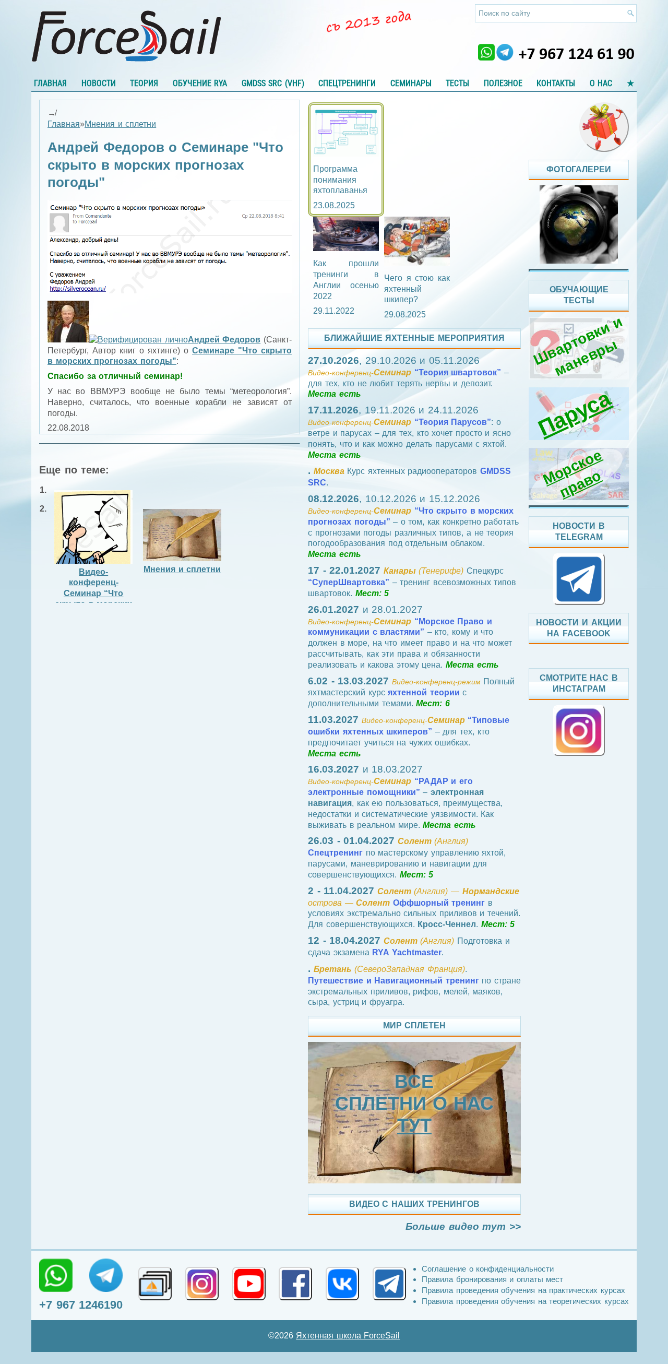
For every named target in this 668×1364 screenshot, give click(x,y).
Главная (50, 83)
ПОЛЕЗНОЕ (503, 83)
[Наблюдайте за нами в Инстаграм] (202, 1283)
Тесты (457, 83)
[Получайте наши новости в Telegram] (389, 1283)
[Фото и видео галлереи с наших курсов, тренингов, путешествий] (155, 1283)
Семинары (411, 83)
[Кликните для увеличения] (169, 290)
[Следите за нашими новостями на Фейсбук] (295, 1283)
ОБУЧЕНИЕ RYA (200, 83)
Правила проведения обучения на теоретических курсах (525, 1301)
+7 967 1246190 (81, 1304)
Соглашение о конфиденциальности (488, 1268)
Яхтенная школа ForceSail (348, 1335)
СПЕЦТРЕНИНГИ (347, 83)
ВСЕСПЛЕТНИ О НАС (414, 1103)
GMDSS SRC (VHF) (273, 83)
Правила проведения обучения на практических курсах (523, 1290)
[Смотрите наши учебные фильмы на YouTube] (249, 1283)
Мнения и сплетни (120, 124)
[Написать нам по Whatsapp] (56, 1275)
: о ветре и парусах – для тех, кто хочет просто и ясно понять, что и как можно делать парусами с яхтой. (409, 432)
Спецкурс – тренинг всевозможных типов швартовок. (412, 582)
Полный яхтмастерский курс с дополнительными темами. (411, 692)
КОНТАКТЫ (555, 83)
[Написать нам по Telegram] (106, 1275)
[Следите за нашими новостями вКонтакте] (342, 1283)
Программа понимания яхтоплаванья (340, 179)
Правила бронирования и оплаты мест (492, 1279)
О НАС (601, 83)
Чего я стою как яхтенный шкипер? (417, 289)
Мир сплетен (414, 1025)
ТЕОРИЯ (144, 83)
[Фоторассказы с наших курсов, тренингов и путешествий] (579, 224)
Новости (98, 83)
